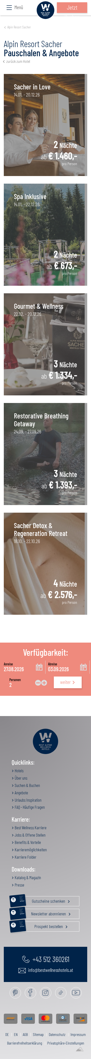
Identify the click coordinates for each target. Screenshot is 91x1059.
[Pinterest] (15, 992)
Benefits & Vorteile (27, 842)
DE (7, 1034)
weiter (65, 682)
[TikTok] (60, 992)
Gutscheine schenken (42, 900)
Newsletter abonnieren (43, 912)
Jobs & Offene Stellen (30, 834)
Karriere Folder (25, 856)
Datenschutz (57, 1034)
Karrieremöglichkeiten (30, 849)
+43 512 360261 (50, 959)
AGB (25, 1034)
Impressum (78, 1034)
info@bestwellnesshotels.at (50, 970)
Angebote (21, 792)
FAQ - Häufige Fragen (29, 807)
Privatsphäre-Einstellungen (65, 1043)
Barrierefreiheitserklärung (24, 1043)
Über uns (20, 777)
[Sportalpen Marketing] (79, 1049)
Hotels (19, 770)
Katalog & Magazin (27, 877)
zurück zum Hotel (18, 61)
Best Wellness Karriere (30, 827)
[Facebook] (30, 992)
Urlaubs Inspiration (27, 799)
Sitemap (38, 1034)
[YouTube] (76, 992)
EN (16, 1034)
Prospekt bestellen (41, 925)
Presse (19, 884)
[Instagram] (45, 992)
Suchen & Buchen (27, 785)
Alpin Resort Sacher (19, 27)
